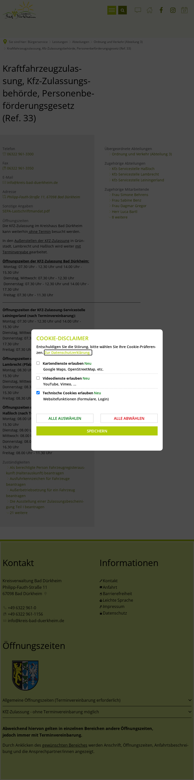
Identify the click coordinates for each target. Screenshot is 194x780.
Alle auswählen (64, 418)
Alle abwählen (129, 418)
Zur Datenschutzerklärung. (68, 352)
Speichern (97, 430)
